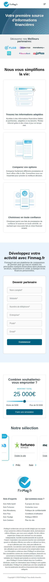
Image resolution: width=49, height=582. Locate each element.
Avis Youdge (8, 517)
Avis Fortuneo (8, 507)
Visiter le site (20, 456)
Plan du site (29, 520)
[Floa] (10, 48)
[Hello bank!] (10, 54)
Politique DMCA (31, 517)
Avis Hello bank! (9, 504)
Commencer (24, 342)
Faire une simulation (24, 412)
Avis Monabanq (9, 510)
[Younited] (24, 48)
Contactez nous (31, 507)
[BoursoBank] (24, 53)
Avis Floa (6, 514)
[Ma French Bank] (39, 54)
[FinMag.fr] (24, 484)
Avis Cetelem (8, 520)
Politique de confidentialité (35, 510)
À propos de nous (32, 504)
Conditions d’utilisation (34, 514)
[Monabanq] (39, 48)
